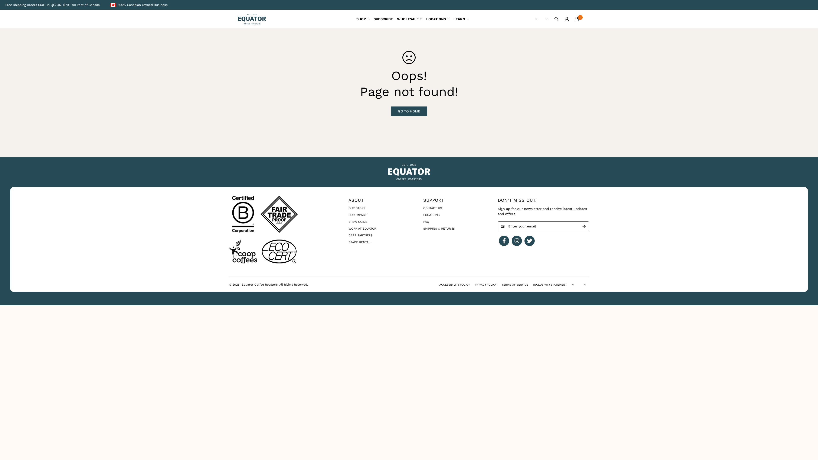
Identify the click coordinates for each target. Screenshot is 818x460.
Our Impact (358, 215)
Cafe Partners (361, 235)
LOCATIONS (436, 19)
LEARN (459, 19)
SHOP (361, 19)
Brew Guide (358, 221)
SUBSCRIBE (383, 19)
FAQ (426, 221)
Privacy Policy (486, 284)
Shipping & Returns (439, 228)
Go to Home (409, 111)
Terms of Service (515, 284)
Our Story (357, 208)
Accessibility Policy (454, 284)
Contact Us (432, 208)
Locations (431, 215)
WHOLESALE (408, 19)
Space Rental (359, 242)
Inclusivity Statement (550, 284)
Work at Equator (362, 228)
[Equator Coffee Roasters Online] (251, 19)
